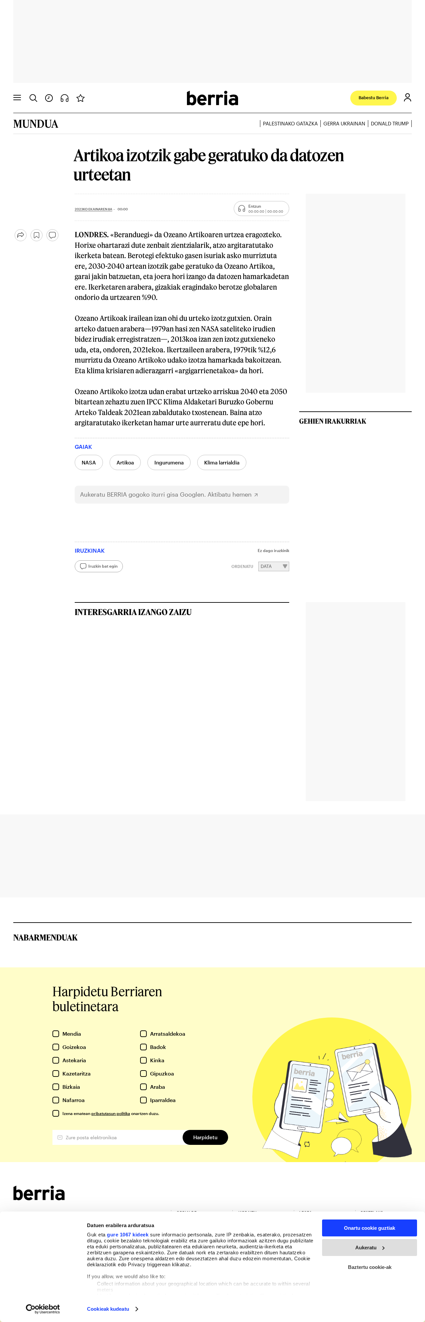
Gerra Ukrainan (344, 123)
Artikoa (125, 462)
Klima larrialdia (221, 462)
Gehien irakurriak (332, 421)
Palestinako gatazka (290, 123)
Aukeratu (366, 1247)
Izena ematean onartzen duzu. (110, 1113)
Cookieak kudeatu (108, 1309)
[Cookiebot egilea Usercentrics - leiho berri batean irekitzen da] (43, 1309)
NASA (89, 462)
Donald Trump (390, 123)
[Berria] (39, 1198)
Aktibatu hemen (230, 494)
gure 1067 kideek (127, 1234)
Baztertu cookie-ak (369, 1267)
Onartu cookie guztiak (369, 1228)
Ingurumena (169, 462)
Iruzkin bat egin (103, 566)
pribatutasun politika (110, 1113)
